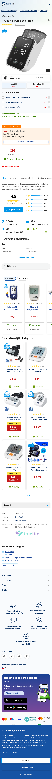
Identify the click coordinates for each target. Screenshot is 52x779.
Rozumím (26, 760)
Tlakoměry (44, 11)
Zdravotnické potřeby (9, 11)
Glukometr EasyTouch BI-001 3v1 (34, 308)
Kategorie (8, 505)
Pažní (10, 555)
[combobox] (26, 78)
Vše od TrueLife (8, 16)
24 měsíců (19, 517)
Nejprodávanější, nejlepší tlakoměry (19, 558)
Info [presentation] (4, 178)
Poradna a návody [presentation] (26, 178)
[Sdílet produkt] (48, 20)
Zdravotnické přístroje (28, 11)
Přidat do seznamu (11, 167)
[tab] (5, 178)
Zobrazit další (24, 495)
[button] (26, 575)
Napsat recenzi (15, 210)
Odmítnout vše (26, 774)
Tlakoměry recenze (12, 560)
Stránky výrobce (21, 521)
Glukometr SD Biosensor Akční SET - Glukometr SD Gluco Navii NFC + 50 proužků (12, 308)
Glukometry (12, 329)
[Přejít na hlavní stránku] (8, 4)
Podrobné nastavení (26, 767)
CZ (6, 668)
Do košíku (15, 386)
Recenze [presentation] (13, 178)
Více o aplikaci (12, 693)
